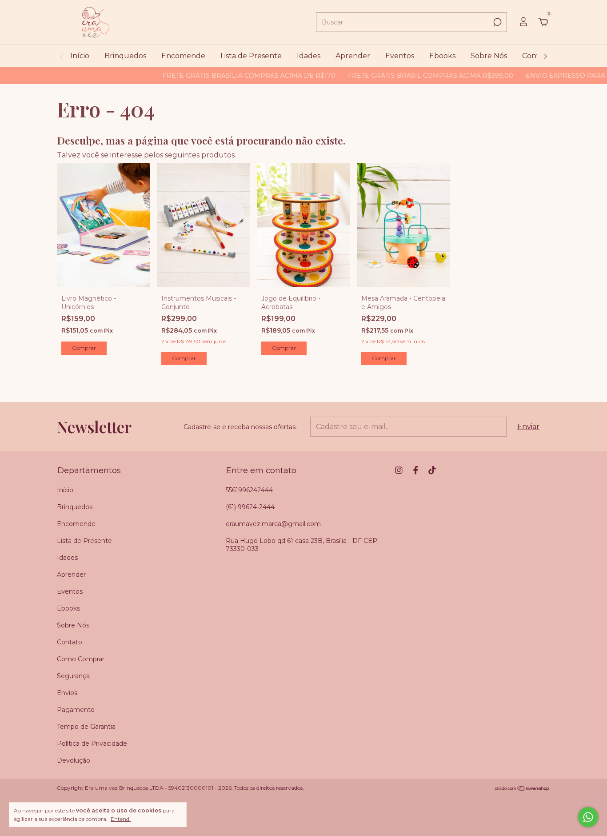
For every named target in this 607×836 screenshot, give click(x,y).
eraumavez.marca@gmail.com (273, 524)
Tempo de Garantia (86, 727)
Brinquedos (125, 56)
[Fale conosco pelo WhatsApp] (588, 817)
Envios (67, 693)
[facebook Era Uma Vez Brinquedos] (415, 470)
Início (79, 56)
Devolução (73, 760)
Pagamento (76, 710)
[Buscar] (496, 22)
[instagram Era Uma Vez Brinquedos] (399, 470)
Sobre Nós (489, 56)
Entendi (121, 819)
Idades (308, 56)
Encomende (183, 56)
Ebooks (442, 56)
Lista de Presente (251, 56)
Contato (536, 56)
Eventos (399, 56)
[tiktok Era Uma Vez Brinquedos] (432, 470)
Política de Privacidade (92, 744)
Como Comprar (80, 659)
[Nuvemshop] (522, 788)
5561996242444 (249, 490)
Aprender (352, 56)
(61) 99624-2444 (250, 507)
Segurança (73, 676)
